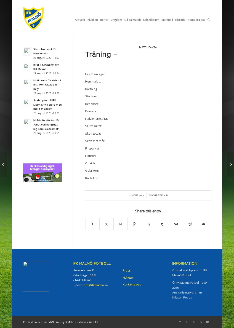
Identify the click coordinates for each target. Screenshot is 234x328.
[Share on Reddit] (190, 224)
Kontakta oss (132, 284)
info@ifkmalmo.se (95, 285)
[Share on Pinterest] (134, 224)
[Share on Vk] (176, 224)
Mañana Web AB (88, 322)
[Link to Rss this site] (200, 321)
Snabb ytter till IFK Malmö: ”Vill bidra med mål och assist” (47, 105)
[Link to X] (193, 321)
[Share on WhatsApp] (120, 224)
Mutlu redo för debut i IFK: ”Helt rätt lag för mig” (47, 85)
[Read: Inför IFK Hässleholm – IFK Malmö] (27, 67)
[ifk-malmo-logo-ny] (39, 20)
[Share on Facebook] (92, 224)
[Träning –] (3, 164)
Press (127, 270)
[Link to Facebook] (180, 321)
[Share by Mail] (204, 224)
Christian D (160, 195)
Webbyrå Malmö (66, 322)
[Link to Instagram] (186, 321)
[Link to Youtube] (207, 321)
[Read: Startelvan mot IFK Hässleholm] (27, 52)
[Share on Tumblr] (162, 224)
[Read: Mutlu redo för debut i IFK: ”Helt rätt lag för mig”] (27, 83)
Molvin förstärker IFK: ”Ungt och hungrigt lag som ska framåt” (46, 124)
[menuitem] (80, 20)
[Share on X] (106, 224)
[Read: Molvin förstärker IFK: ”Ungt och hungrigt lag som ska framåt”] (27, 123)
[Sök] (208, 20)
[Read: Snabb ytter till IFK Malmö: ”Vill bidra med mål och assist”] (27, 103)
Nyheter (128, 277)
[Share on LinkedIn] (148, 224)
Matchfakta (148, 47)
